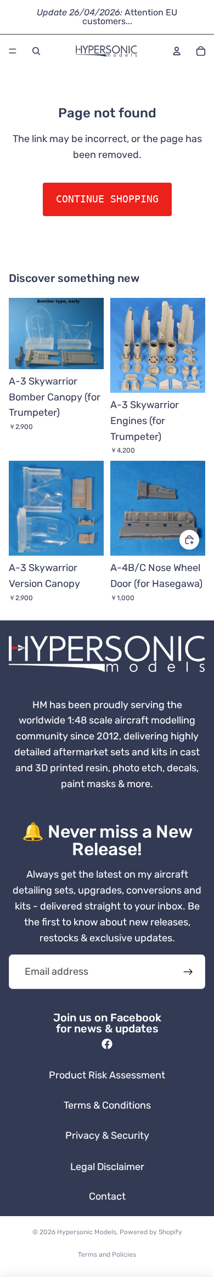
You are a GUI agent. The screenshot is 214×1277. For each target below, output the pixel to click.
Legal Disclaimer (107, 1167)
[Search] (36, 51)
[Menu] (12, 51)
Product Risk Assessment (107, 1075)
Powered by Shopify (151, 1232)
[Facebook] (107, 1043)
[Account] (177, 51)
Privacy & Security (107, 1135)
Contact (107, 1196)
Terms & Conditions (107, 1105)
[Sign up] (188, 971)
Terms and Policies (107, 1254)
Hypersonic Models (86, 1232)
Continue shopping (107, 199)
